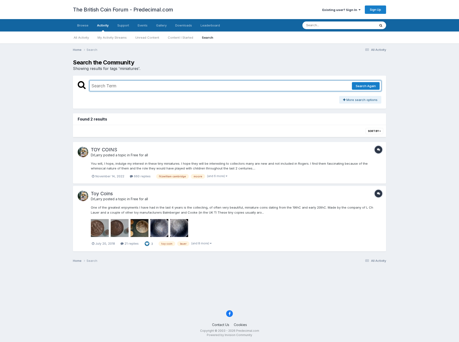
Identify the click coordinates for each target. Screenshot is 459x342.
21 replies (131, 243)
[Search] (381, 25)
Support (123, 25)
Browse (82, 25)
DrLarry (96, 155)
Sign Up (375, 9)
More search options (361, 100)
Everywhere (360, 25)
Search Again (366, 86)
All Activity (81, 37)
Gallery (161, 25)
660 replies (142, 176)
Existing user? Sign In (340, 10)
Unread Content (147, 37)
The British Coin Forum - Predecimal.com (123, 9)
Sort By (373, 131)
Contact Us (220, 325)
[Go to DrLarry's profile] (83, 152)
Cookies (240, 325)
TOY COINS (104, 150)
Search (207, 37)
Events (143, 25)
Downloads (183, 25)
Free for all (139, 155)
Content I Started (180, 37)
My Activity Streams (112, 37)
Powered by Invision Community (229, 335)
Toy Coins (102, 193)
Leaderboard (210, 25)
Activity (103, 25)
